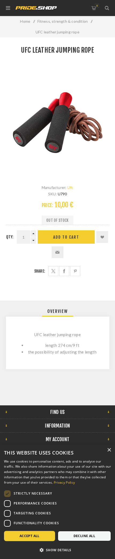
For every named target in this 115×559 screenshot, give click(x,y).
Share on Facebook (64, 271)
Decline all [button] (84, 536)
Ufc (70, 187)
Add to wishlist (102, 237)
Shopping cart (97, 5)
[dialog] (57, 501)
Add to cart (66, 237)
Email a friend (57, 252)
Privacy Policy (64, 482)
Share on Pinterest (75, 271)
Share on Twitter (53, 271)
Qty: (10, 236)
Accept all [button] (30, 536)
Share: (39, 271)
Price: (47, 205)
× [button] (109, 450)
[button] (57, 550)
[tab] (57, 311)
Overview (57, 311)
